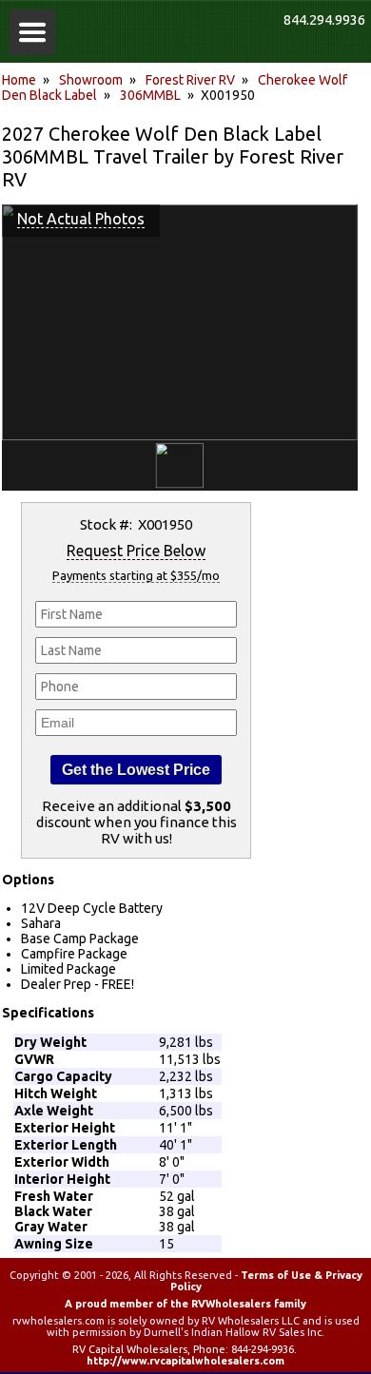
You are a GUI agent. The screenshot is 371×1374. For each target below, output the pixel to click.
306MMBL (150, 95)
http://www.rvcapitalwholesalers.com (185, 1360)
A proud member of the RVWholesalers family (185, 1303)
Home (19, 79)
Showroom (91, 79)
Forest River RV (190, 79)
